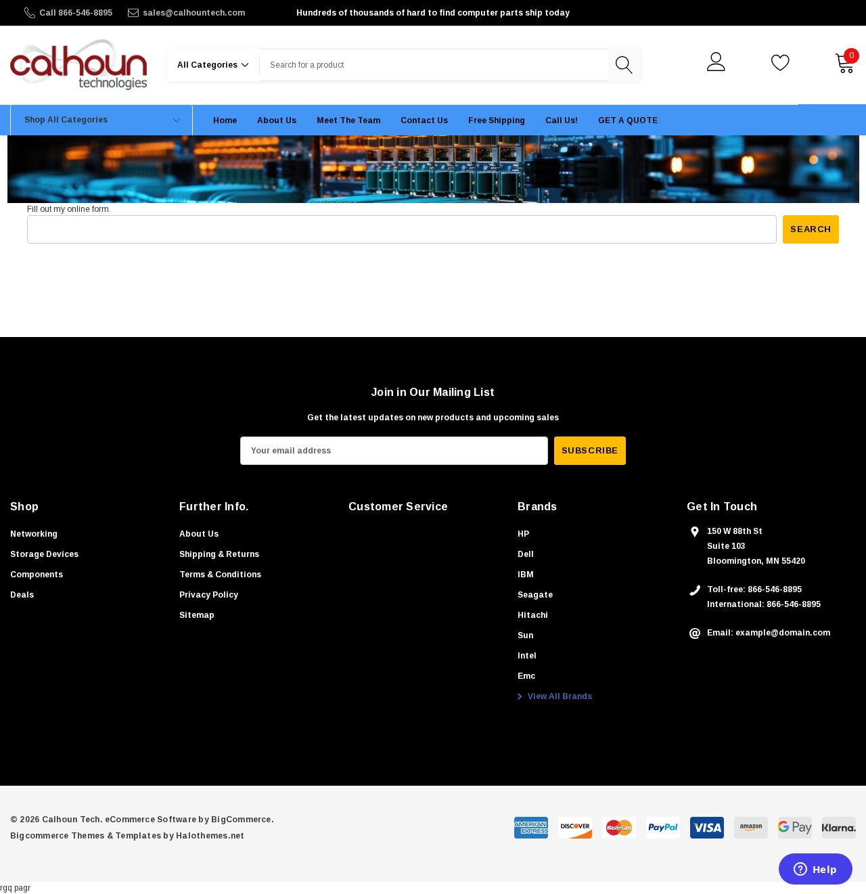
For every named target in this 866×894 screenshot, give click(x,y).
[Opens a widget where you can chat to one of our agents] (815, 870)
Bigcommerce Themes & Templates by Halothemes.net (127, 836)
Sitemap (196, 615)
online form (88, 209)
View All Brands (559, 696)
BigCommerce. (242, 819)
